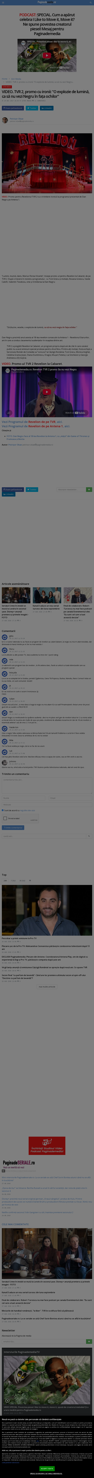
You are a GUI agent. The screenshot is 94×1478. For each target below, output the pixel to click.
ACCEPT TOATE (47, 1468)
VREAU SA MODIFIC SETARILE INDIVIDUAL (46, 1473)
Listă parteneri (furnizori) (10, 1462)
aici (37, 1441)
